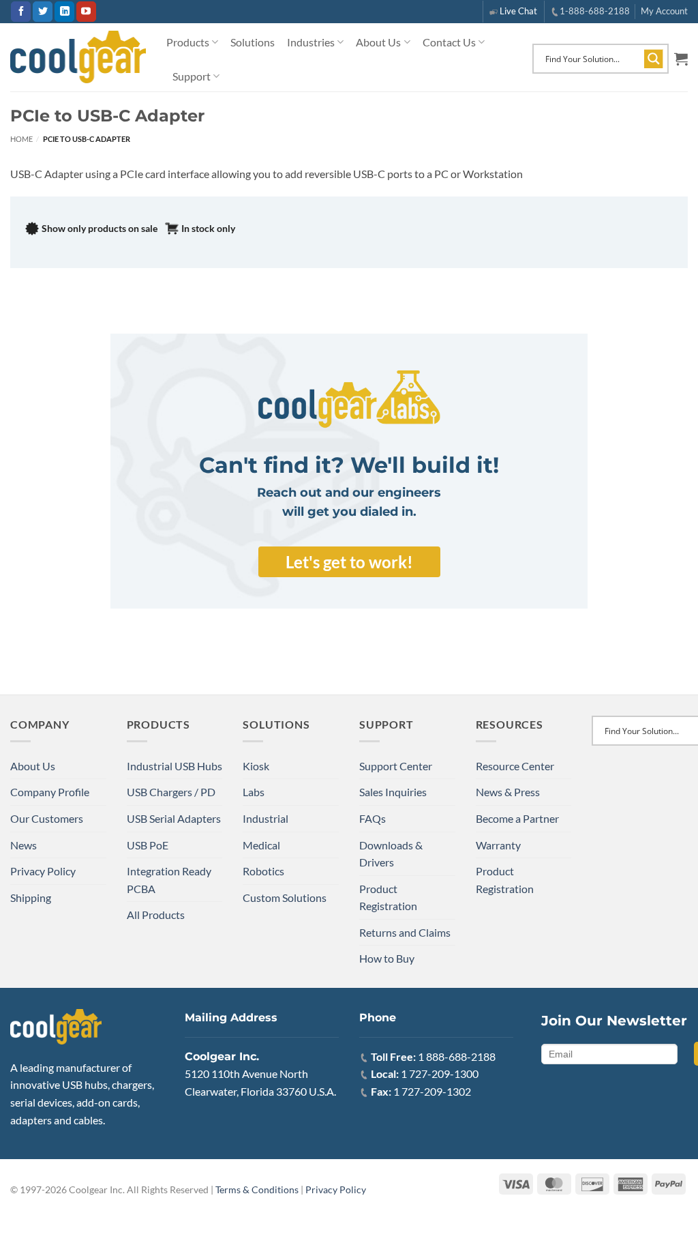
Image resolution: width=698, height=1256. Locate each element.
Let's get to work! (349, 562)
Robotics (263, 870)
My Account (664, 10)
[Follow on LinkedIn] (64, 11)
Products (187, 41)
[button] (681, 59)
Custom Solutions (285, 897)
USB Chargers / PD (171, 791)
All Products (156, 914)
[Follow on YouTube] (86, 11)
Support (191, 76)
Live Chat (518, 10)
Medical (261, 844)
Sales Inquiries (393, 791)
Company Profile (49, 791)
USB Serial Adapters (174, 818)
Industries (311, 41)
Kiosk (256, 765)
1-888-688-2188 (595, 10)
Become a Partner (517, 818)
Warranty (498, 844)
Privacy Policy (43, 870)
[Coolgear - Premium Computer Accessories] (78, 57)
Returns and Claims (405, 932)
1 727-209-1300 (440, 1073)
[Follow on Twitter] (42, 11)
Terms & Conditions (257, 1189)
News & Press (508, 791)
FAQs (372, 818)
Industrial (265, 818)
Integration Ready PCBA (169, 879)
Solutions (252, 41)
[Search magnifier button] (653, 58)
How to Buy (386, 958)
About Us (378, 41)
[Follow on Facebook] (21, 11)
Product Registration (388, 897)
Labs (253, 791)
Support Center (395, 765)
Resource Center (515, 765)
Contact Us (449, 41)
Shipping (30, 897)
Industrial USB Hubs (174, 765)
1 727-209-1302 (432, 1091)
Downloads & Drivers (391, 853)
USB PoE (147, 844)
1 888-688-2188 (457, 1056)
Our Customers (46, 818)
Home (21, 138)
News (23, 844)
